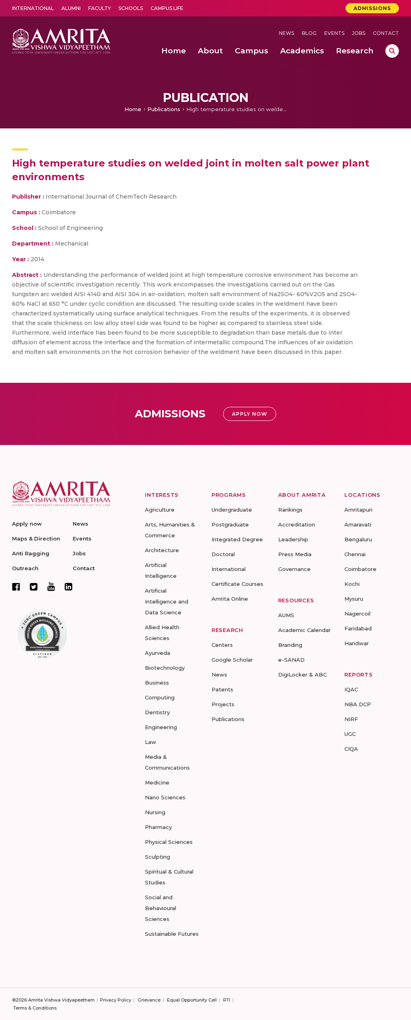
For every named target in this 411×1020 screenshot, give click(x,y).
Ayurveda (157, 653)
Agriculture (160, 509)
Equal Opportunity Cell (192, 1000)
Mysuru (353, 598)
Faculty (99, 8)
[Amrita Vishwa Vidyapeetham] (61, 40)
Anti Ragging (30, 553)
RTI (226, 1000)
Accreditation (296, 524)
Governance (294, 569)
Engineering (161, 727)
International (33, 8)
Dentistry (157, 712)
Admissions (372, 8)
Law (150, 742)
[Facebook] (16, 587)
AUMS (286, 615)
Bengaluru (358, 539)
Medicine (157, 782)
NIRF (351, 719)
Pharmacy (158, 827)
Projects (223, 704)
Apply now (27, 523)
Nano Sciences (165, 797)
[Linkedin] (69, 587)
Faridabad (358, 628)
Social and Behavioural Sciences (160, 908)
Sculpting (157, 856)
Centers (222, 645)
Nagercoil (357, 613)
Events (334, 33)
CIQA (351, 749)
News (286, 33)
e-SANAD (291, 659)
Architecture (162, 550)
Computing (160, 697)
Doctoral (223, 554)
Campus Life (167, 8)
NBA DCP (357, 704)
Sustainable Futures (172, 934)
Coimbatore (360, 569)
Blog (309, 33)
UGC (350, 734)
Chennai (355, 554)
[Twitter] (34, 587)
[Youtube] (51, 586)
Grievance (149, 1000)
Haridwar (356, 643)
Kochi (352, 584)
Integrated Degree (237, 539)
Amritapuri (358, 509)
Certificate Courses (237, 584)
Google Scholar (232, 659)
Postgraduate (230, 524)
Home (132, 109)
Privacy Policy (115, 1000)
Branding (290, 645)
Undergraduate (232, 509)
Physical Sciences (169, 842)
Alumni (71, 8)
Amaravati (357, 524)
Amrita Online (230, 598)
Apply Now (249, 414)
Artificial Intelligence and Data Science (166, 601)
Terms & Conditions (35, 1008)
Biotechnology (165, 667)
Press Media (294, 554)
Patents (222, 689)
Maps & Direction (36, 538)
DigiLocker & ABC (302, 674)
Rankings (290, 509)
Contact (386, 33)
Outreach (25, 568)
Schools (130, 8)
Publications (163, 109)
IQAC (351, 689)
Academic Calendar (304, 630)
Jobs (358, 33)
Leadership (293, 539)
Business (157, 682)
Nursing (155, 812)
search (392, 51)
